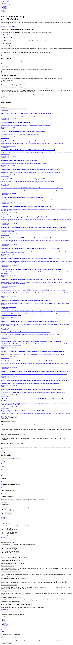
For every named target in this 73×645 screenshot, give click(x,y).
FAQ (4, 627)
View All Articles (4, 418)
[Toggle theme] (3, 11)
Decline (3, 643)
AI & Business (15, 109)
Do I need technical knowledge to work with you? (11, 597)
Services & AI (6, 4)
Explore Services (4, 26)
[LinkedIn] (1, 632)
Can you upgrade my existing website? (9, 591)
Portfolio (5, 7)
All (1, 109)
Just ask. (25, 557)
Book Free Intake (4, 34)
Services (5, 620)
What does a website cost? (7, 565)
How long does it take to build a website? (9, 572)
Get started (3, 517)
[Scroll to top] (2, 637)
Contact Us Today (5, 609)
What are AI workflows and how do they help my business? (13, 578)
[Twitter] (3, 632)
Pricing (5, 625)
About (4, 621)
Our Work (5, 624)
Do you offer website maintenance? (8, 584)
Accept (9, 643)
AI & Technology (7, 109)
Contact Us (5, 8)
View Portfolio (11, 26)
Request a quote (4, 555)
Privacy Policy (59, 640)
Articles (5, 6)
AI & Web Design (22, 109)
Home (4, 3)
